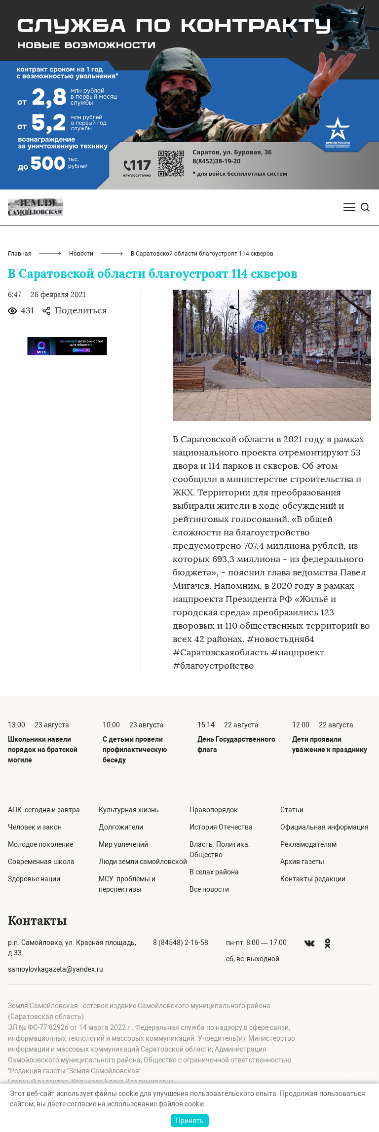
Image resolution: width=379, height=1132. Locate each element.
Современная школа (41, 862)
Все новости (209, 889)
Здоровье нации (34, 879)
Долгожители (121, 827)
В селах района (214, 872)
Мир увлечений (123, 844)
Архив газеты (302, 862)
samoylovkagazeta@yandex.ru (55, 969)
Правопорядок (214, 810)
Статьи (291, 810)
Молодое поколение (40, 844)
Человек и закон (35, 827)
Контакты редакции (312, 879)
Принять (190, 1121)
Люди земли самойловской (143, 862)
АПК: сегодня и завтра (44, 810)
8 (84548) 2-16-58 (180, 942)
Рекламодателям (308, 844)
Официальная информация (324, 827)
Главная (20, 253)
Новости (81, 253)
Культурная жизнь (129, 810)
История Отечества (221, 827)
